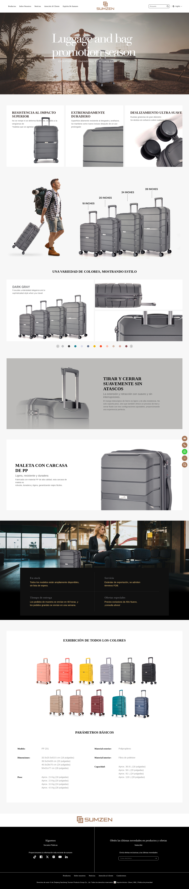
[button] (57, 346)
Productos (12, 6)
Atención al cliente (52, 6)
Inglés (177, 6)
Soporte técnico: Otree (124, 882)
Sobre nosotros (25, 6)
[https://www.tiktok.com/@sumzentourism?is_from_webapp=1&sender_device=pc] (34, 856)
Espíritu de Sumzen (70, 6)
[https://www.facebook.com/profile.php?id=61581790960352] (41, 856)
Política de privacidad (145, 882)
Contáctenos (121, 876)
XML (134, 882)
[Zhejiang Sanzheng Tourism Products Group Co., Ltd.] (105, 6)
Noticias (37, 6)
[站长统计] (115, 882)
